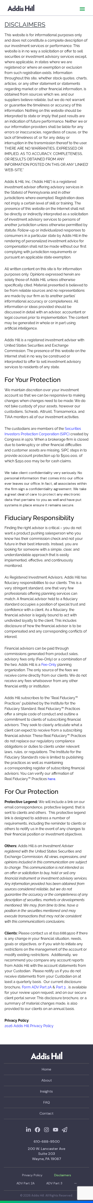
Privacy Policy (32, 1175)
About (46, 1080)
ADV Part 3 (54, 1183)
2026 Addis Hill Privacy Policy (29, 1026)
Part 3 (61, 987)
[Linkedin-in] (28, 1129)
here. (52, 779)
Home (46, 1069)
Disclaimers (62, 1175)
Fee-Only (48, 664)
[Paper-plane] (64, 1129)
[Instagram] (46, 1129)
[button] (82, 9)
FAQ (46, 1102)
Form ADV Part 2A (37, 987)
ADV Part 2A (25, 1183)
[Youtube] (55, 1129)
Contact (46, 1113)
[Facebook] (37, 1129)
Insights (46, 1091)
